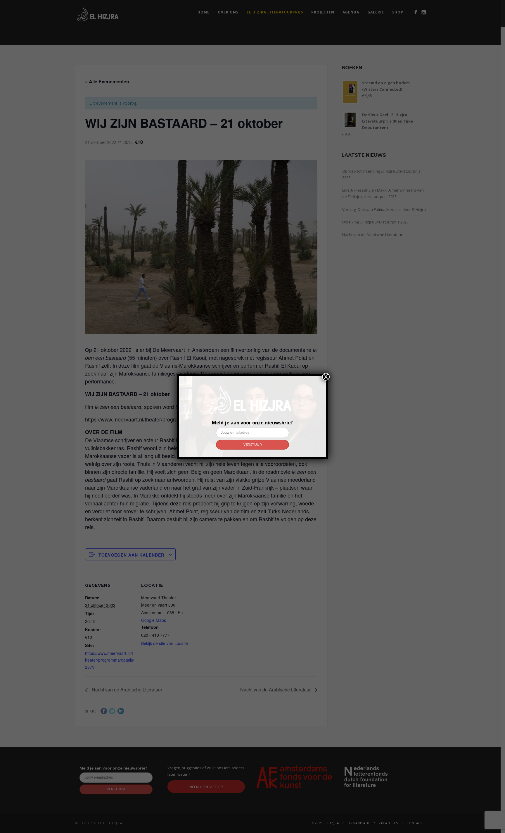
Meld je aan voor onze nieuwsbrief (252, 422)
